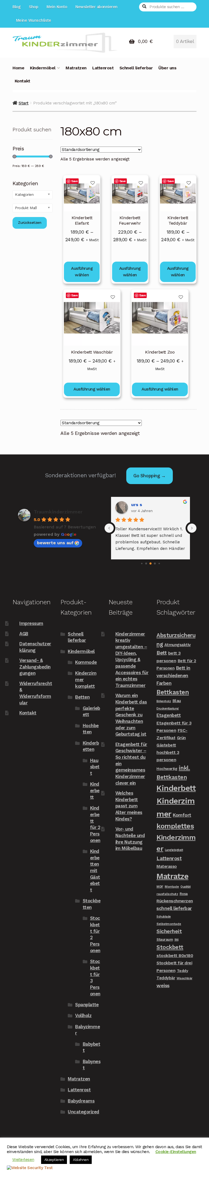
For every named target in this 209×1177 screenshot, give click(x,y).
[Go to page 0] (141, 563)
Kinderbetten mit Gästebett (95, 870)
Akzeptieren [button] (54, 1160)
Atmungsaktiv (177, 644)
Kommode (86, 662)
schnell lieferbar (174, 908)
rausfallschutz (167, 894)
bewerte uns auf (55, 542)
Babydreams (81, 1101)
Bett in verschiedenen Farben (173, 675)
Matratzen (76, 67)
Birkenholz (163, 701)
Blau (177, 700)
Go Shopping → (149, 475)
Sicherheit (169, 931)
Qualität (185, 886)
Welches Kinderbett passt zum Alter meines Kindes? (128, 806)
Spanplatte (87, 1004)
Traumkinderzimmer (58, 512)
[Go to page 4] (159, 563)
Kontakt (22, 80)
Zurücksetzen (29, 222)
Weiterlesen (23, 1159)
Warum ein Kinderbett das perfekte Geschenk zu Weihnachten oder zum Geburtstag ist (131, 715)
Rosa (184, 894)
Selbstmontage (168, 924)
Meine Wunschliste (33, 20)
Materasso (166, 866)
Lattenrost (102, 67)
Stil (176, 939)
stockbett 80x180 (174, 955)
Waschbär (184, 978)
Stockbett (169, 947)
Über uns (167, 67)
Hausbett (95, 767)
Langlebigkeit (174, 850)
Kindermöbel (43, 67)
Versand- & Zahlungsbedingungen (35, 667)
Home (18, 67)
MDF (159, 886)
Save (74, 181)
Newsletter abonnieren (96, 6)
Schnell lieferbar (136, 67)
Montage (172, 886)
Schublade (163, 916)
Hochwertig (166, 768)
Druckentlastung (167, 708)
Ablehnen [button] (80, 1160)
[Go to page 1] (146, 564)
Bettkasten (172, 692)
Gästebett (166, 745)
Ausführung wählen (82, 272)
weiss (163, 985)
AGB (23, 633)
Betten (82, 697)
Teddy (182, 970)
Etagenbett (168, 715)
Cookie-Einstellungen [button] (175, 1151)
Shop (33, 6)
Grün (181, 737)
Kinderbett (95, 790)
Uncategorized (83, 1111)
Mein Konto (57, 6)
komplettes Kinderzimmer (175, 837)
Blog (16, 6)
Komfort (182, 815)
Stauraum (164, 939)
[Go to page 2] (150, 563)
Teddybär (165, 977)
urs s (136, 504)
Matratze (172, 876)
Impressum (31, 623)
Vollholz (83, 1015)
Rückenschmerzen (174, 900)
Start (24, 103)
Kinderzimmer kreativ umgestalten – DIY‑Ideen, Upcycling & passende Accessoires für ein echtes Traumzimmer (132, 659)
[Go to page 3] (155, 564)
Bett (161, 653)
